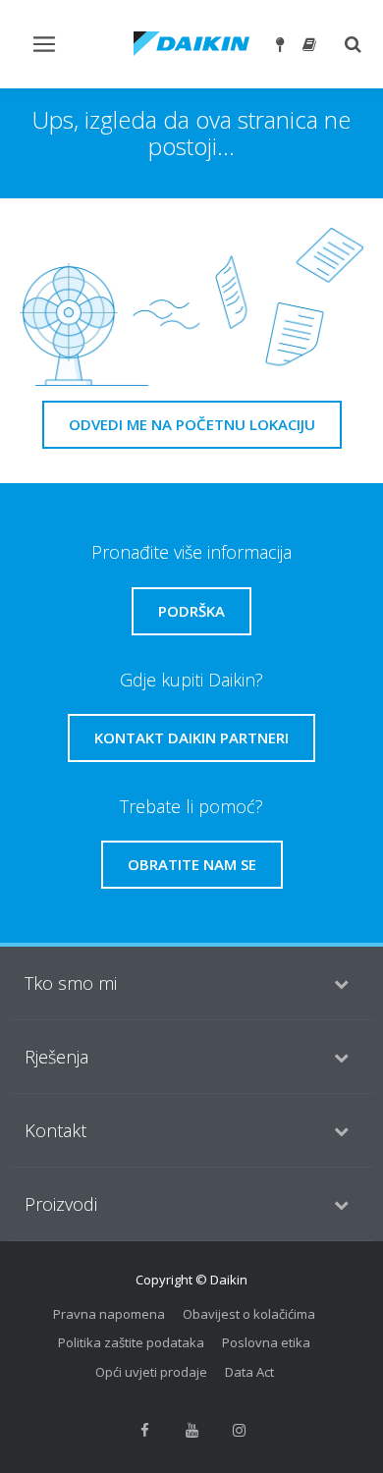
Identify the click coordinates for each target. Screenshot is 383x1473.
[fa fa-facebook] (144, 1429)
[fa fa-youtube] (191, 1429)
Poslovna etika (266, 1342)
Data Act (249, 1372)
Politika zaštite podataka (131, 1342)
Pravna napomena (109, 1314)
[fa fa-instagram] (238, 1429)
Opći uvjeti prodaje (151, 1372)
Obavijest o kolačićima (249, 1314)
